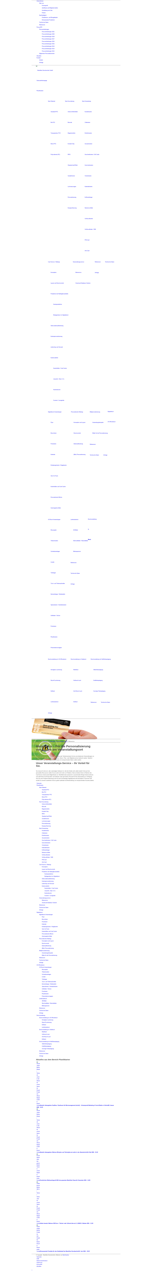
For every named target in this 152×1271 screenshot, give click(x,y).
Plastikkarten (40, 785)
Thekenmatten (45, 972)
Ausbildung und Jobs (47, 10)
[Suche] (88, 529)
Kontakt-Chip (45, 811)
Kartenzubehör (45, 886)
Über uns (41, 3)
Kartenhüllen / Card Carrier (51, 888)
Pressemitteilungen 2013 (48, 48)
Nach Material (51, 101)
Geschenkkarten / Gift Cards (49, 840)
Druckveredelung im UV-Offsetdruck (57, 659)
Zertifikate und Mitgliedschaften (50, 8)
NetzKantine (66, 1255)
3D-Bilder (44, 1001)
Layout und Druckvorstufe (48, 869)
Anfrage (41, 62)
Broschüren (45, 919)
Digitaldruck (40, 912)
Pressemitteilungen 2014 (48, 46)
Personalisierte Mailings (77, 412)
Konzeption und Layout (48, 941)
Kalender (44, 924)
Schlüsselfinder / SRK (47, 857)
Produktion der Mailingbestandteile (50, 871)
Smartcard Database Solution (49, 902)
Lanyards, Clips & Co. (50, 890)
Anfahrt (41, 60)
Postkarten (44, 921)
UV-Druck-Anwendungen (54, 519)
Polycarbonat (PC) (46, 799)
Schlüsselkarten (46, 855)
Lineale (43, 976)
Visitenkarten (45, 845)
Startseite (39, 783)
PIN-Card (44, 859)
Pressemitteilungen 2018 (48, 36)
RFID (43, 813)
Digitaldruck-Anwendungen (54, 412)
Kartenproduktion (49, 874)
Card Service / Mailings (54, 262)
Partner (44, 12)
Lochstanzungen (46, 821)
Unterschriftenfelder (47, 804)
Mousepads (45, 969)
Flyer (43, 917)
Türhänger (44, 979)
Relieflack (44, 1031)
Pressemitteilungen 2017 (48, 39)
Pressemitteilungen (44, 29)
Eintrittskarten (45, 835)
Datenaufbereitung (46, 945)
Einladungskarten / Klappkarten (50, 926)
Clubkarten (44, 833)
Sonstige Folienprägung (48, 1048)
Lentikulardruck (74, 519)
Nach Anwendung (86, 101)
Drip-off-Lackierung (46, 1022)
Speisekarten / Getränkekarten (49, 986)
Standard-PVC (45, 789)
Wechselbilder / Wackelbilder (49, 1003)
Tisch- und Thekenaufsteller (49, 981)
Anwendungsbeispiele (47, 953)
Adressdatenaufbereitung (48, 878)
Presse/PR (39, 27)
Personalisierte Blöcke (47, 933)
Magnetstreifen (45, 809)
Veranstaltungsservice (78, 262)
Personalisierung (46, 823)
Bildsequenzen (45, 1005)
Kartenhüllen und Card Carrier (49, 931)
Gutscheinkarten (46, 842)
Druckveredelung (41, 1015)
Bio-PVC (44, 792)
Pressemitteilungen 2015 (48, 43)
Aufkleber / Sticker (46, 989)
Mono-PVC (44, 797)
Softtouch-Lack (46, 1034)
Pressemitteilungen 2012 (48, 51)
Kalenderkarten (46, 847)
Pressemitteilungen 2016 (48, 41)
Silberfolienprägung (47, 1043)
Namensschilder (46, 852)
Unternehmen (40, 1)
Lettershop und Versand (48, 883)
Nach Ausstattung (69, 101)
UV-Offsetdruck (40, 965)
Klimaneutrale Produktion (48, 20)
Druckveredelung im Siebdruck (78, 659)
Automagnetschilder (47, 936)
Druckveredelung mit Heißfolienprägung (101, 659)
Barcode (44, 806)
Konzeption (45, 866)
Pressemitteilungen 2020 (48, 34)
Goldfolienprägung (46, 1046)
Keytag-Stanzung (46, 826)
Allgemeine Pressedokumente (46, 53)
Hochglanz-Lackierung (47, 1020)
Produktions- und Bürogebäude (50, 17)
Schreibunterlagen (46, 974)
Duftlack (44, 1024)
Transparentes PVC (47, 794)
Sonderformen (45, 818)
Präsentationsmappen (47, 996)
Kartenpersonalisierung (47, 881)
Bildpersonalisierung (95, 412)
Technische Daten (43, 22)
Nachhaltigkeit (42, 15)
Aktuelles (39, 56)
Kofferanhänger (46, 850)
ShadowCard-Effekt (47, 816)
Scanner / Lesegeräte (50, 895)
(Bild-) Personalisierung (48, 948)
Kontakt (39, 57)
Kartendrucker (48, 893)
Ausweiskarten (45, 838)
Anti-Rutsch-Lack (46, 1036)
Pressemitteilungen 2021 (48, 31)
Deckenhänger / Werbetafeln (49, 984)
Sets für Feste (45, 929)
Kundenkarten (45, 830)
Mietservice (45, 900)
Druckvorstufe (45, 943)
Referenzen (42, 24)
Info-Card (44, 862)
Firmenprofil (45, 5)
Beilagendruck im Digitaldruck (52, 876)
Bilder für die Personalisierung (49, 955)
